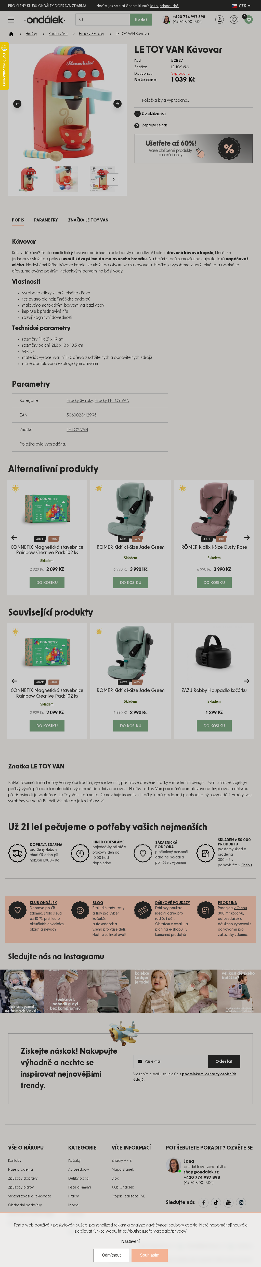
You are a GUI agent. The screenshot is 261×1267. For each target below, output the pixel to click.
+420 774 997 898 (202, 1177)
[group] (47, 538)
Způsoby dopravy (22, 1178)
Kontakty (14, 1160)
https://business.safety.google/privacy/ (152, 1231)
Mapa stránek (123, 1169)
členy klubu (45, 850)
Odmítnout (111, 1255)
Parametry (46, 220)
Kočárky (74, 1160)
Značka (88, 220)
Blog (115, 1178)
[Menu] (11, 20)
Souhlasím (149, 1255)
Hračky (73, 1196)
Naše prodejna (20, 1169)
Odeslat (224, 1062)
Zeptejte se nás (154, 125)
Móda (73, 1205)
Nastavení (130, 1241)
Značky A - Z (122, 1160)
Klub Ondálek (123, 1187)
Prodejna (227, 903)
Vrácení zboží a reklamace (29, 1196)
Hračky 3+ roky (80, 401)
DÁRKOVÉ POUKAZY (172, 903)
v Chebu (240, 908)
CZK (242, 6)
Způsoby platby (21, 1187)
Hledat (141, 20)
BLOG (98, 903)
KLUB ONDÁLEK (43, 903)
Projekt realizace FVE (128, 1196)
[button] (47, 577)
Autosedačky (78, 1169)
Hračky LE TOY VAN (112, 401)
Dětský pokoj (78, 1178)
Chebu (246, 865)
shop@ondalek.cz (201, 1172)
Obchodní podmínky (25, 1205)
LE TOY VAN (77, 430)
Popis (18, 220)
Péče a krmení (79, 1187)
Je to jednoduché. (164, 6)
